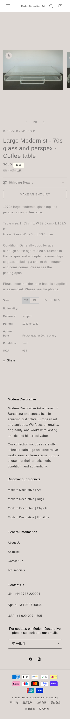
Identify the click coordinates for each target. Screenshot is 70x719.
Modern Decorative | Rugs (26, 499)
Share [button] (11, 360)
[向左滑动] (26, 122)
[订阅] (57, 644)
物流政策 (30, 709)
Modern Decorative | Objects (28, 508)
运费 (19, 170)
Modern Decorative (33, 697)
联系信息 (44, 709)
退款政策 (27, 702)
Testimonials (16, 570)
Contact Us (15, 561)
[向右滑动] (43, 122)
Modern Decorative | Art (24, 489)
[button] (8, 6)
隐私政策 (41, 702)
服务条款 (56, 702)
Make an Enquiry (35, 194)
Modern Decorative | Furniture (28, 517)
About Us (14, 542)
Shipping (14, 551)
